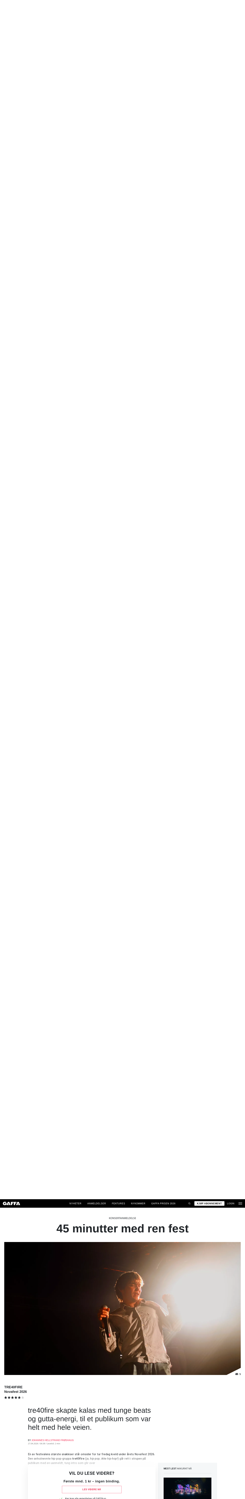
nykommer (138, 1203)
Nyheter (75, 1203)
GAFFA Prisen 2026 (163, 1203)
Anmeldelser (96, 1203)
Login (231, 1203)
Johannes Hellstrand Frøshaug (52, 1440)
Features (118, 1203)
